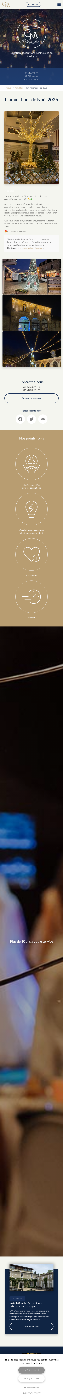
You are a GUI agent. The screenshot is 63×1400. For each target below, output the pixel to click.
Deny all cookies (32, 1378)
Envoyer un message (31, 398)
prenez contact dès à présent (30, 248)
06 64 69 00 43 (31, 73)
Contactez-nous (31, 79)
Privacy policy (32, 1393)
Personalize (32, 1387)
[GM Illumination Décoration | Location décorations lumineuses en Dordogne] (6, 4)
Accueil (9, 88)
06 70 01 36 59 (31, 76)
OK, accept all (32, 1370)
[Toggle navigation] (59, 4)
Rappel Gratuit (33, 4)
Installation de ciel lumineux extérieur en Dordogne (26, 1304)
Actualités (19, 88)
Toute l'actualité (31, 1326)
